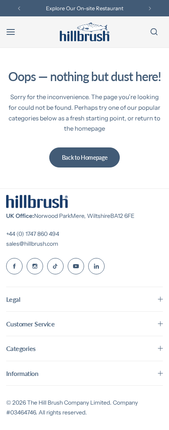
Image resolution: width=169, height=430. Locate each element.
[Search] (154, 32)
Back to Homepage (84, 157)
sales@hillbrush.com (32, 243)
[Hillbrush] (84, 32)
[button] (19, 8)
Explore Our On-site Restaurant (84, 8)
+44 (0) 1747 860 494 (32, 234)
